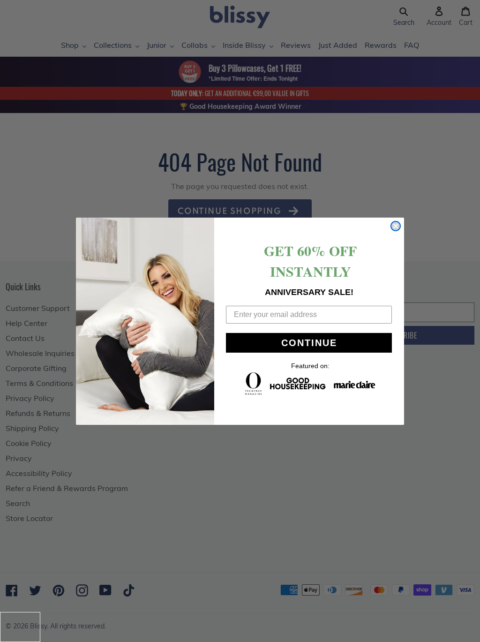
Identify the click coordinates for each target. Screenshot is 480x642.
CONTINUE (309, 343)
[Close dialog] (395, 226)
